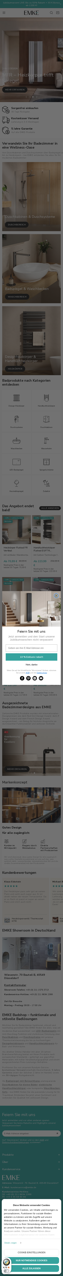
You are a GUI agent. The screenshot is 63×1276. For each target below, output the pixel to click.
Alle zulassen (31, 1268)
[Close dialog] (56, 595)
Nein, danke (32, 664)
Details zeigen (10, 1243)
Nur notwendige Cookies (31, 1260)
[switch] (6, 1271)
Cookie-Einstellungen (31, 1252)
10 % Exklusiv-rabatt (31, 657)
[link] (22, 678)
